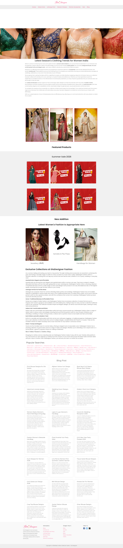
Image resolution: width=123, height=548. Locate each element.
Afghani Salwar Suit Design (61, 366)
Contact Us (46, 529)
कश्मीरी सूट (62, 350)
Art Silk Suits (62, 354)
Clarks (64, 536)
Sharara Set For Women (85, 481)
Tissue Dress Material (32, 356)
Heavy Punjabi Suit (77, 352)
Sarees (34, 7)
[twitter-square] (87, 528)
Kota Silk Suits (49, 349)
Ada (64, 531)
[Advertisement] (61, 19)
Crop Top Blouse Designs (35, 504)
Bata (64, 533)
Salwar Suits (41, 7)
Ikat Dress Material (86, 350)
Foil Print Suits (30, 352)
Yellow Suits (37, 347)
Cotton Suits (30, 345)
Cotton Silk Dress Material (33, 354)
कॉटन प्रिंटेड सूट (54, 354)
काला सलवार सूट (54, 350)
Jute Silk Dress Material (42, 352)
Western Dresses (62, 7)
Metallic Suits (83, 347)
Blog (88, 7)
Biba (64, 528)
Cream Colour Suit (79, 349)
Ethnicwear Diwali (39, 349)
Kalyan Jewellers (67, 535)
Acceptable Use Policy (48, 531)
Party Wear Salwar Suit (59, 347)
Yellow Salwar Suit (47, 347)
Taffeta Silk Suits (70, 350)
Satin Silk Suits (92, 347)
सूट (54, 345)
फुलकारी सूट (69, 354)
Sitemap (45, 536)
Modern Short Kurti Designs (86, 389)
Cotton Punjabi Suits (79, 354)
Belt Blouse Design (58, 481)
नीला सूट (88, 354)
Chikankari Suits (48, 345)
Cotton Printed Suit (86, 345)
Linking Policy (46, 533)
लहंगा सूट (77, 350)
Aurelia (65, 529)
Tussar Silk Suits (90, 349)
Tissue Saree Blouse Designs (86, 459)
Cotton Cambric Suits (60, 349)
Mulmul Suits (53, 352)
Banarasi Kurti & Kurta (73, 345)
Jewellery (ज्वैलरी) (37, 263)
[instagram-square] (90, 528)
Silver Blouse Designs (84, 504)
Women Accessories (74, 7)
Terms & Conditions (48, 538)
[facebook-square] (84, 528)
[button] (1, 43)
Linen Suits (30, 349)
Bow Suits (70, 349)
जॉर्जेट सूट (76, 347)
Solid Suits (69, 347)
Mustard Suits (45, 354)
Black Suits (30, 347)
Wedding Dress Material (64, 352)
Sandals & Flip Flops (61, 254)
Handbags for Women (86, 263)
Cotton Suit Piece (61, 345)
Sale (84, 7)
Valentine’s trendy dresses (35, 389)
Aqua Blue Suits (45, 350)
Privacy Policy (46, 535)
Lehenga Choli (51, 7)
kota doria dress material (33, 350)
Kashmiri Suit (38, 345)
